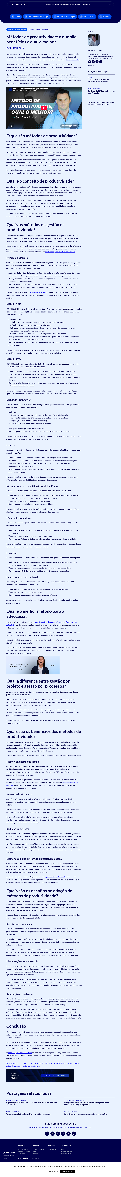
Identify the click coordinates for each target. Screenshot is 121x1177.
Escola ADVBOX (52, 1149)
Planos (35, 1151)
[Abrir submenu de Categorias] (89, 4)
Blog (62, 1149)
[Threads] (74, 1134)
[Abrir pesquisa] (109, 4)
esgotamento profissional (55, 877)
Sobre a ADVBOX (66, 1153)
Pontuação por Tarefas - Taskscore (17, 29)
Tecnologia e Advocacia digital (38, 17)
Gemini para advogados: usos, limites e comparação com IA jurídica (101, 103)
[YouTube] (100, 61)
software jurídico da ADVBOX (20, 1053)
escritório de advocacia (39, 292)
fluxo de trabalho (72, 60)
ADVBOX (106, 17)
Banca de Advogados (24, 1151)
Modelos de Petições (67, 1151)
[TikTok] (63, 1134)
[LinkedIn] (97, 61)
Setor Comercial (89, 17)
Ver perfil (91, 65)
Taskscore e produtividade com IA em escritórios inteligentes (28, 1114)
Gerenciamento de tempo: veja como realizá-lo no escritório (85, 1114)
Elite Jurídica (21, 1153)
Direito (17, 17)
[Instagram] (93, 61)
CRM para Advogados (39, 1149)
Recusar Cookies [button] (53, 1171)
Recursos (35, 1153)
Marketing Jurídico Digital (66, 17)
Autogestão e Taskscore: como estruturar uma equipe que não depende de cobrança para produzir (86, 1104)
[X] (68, 1134)
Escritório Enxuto (23, 1149)
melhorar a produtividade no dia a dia (60, 252)
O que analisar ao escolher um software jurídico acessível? (98, 81)
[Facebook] (89, 61)
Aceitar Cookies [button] (67, 1171)
